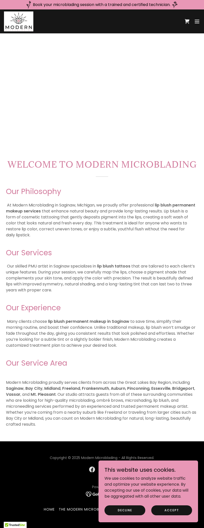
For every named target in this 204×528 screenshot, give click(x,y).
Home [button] (49, 509)
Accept (171, 510)
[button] (197, 21)
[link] (18, 21)
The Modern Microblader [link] (84, 509)
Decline (125, 510)
